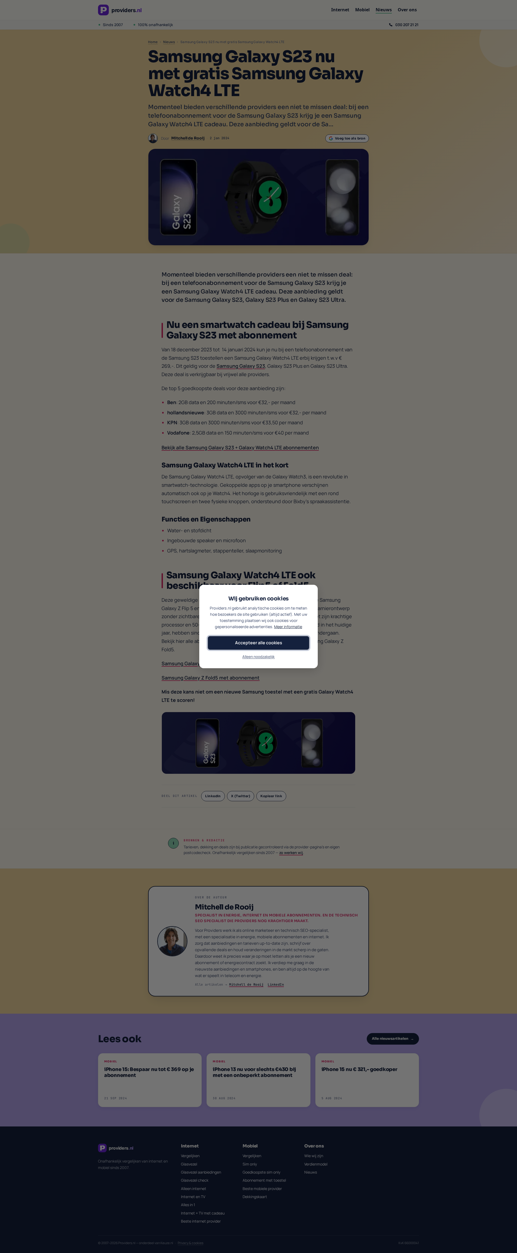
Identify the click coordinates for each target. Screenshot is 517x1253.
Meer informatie (288, 626)
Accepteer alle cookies (258, 643)
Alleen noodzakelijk (258, 656)
